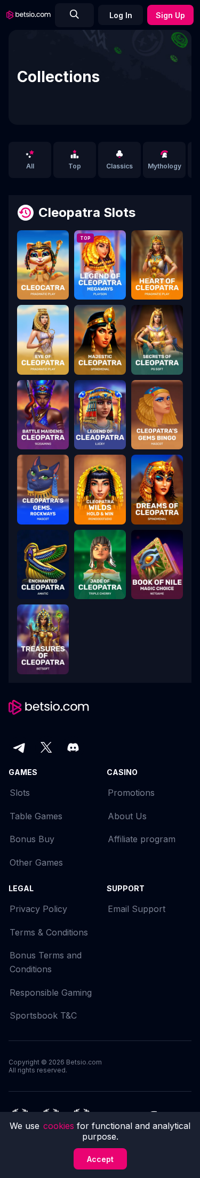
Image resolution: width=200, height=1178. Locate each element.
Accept (100, 1159)
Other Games (36, 862)
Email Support (136, 908)
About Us (127, 816)
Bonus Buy (32, 839)
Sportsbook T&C (43, 1015)
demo (43, 268)
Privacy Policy (38, 908)
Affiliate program (141, 839)
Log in (120, 15)
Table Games (36, 816)
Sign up (170, 15)
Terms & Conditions (49, 932)
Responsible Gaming (51, 992)
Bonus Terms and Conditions (46, 962)
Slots (20, 792)
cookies (60, 1125)
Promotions (131, 792)
